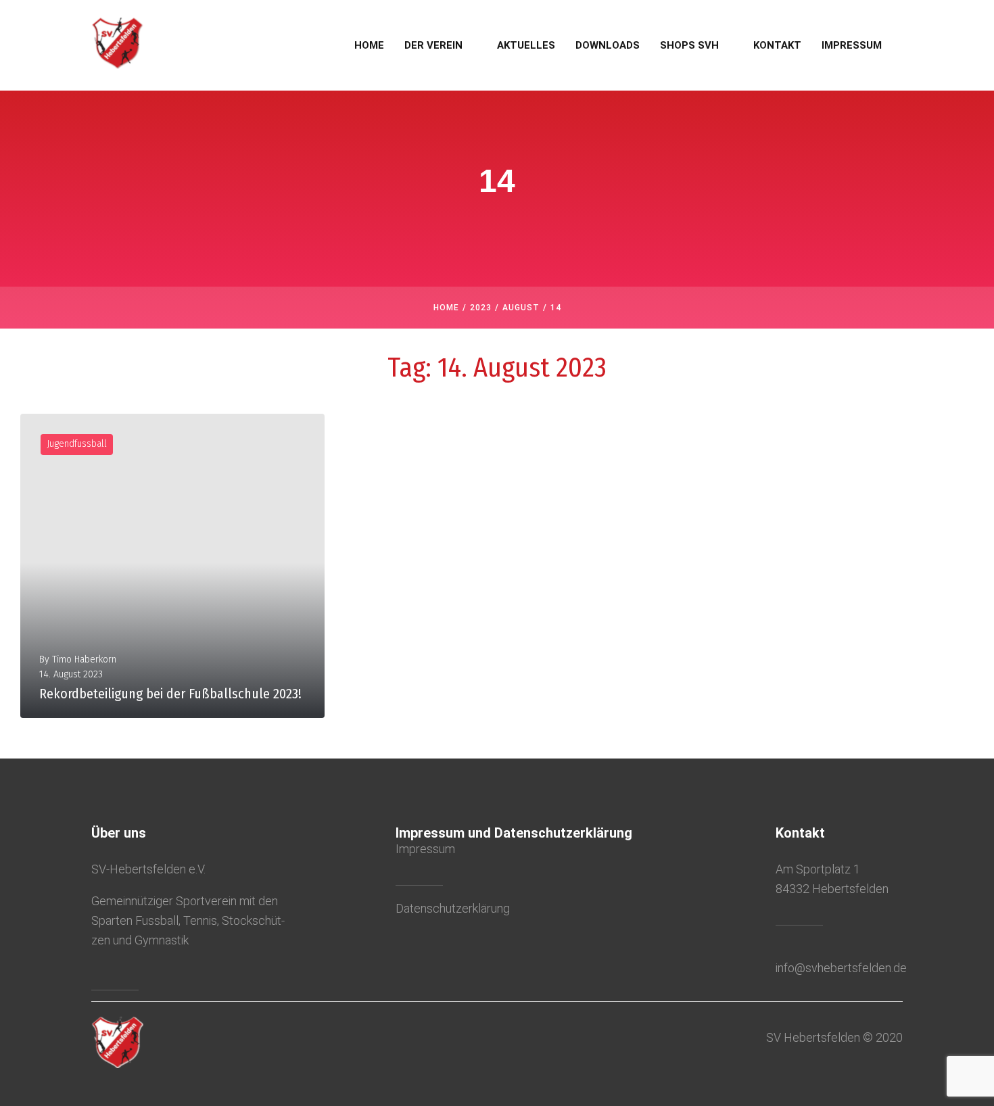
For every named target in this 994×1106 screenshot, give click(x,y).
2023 (481, 307)
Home (446, 307)
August (521, 307)
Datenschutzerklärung (453, 908)
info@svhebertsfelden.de (841, 968)
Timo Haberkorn (84, 659)
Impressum (425, 849)
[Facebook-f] (95, 971)
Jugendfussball (77, 444)
